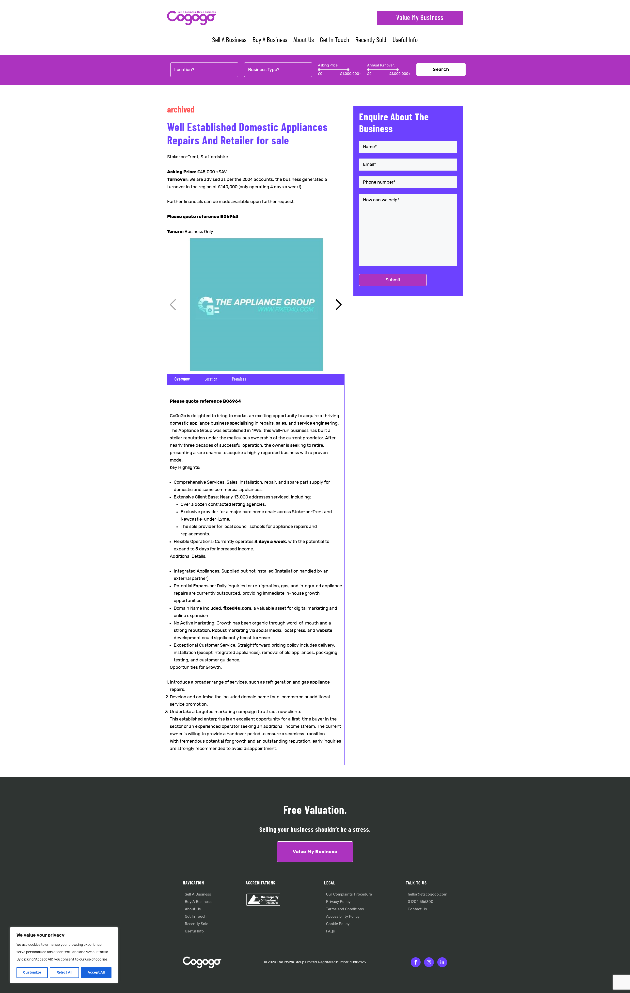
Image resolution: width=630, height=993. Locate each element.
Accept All (96, 972)
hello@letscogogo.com (427, 894)
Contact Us (417, 909)
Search (441, 69)
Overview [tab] (182, 379)
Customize (32, 972)
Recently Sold (370, 40)
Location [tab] (211, 379)
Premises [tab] (239, 379)
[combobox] (204, 70)
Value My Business (419, 18)
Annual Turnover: (381, 65)
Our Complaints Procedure (349, 894)
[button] (338, 304)
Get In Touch (334, 40)
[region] (64, 955)
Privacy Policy (338, 902)
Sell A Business (229, 40)
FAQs (330, 931)
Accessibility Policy (343, 916)
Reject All (64, 972)
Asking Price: (328, 65)
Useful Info (405, 40)
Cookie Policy (337, 924)
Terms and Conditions (345, 909)
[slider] (319, 69)
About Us (303, 40)
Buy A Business (269, 40)
